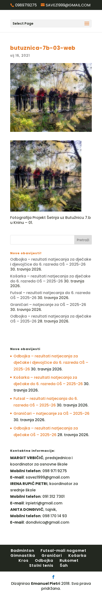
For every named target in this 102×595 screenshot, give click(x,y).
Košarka (77, 555)
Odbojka (44, 560)
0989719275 (26, 5)
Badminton (22, 550)
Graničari (52, 555)
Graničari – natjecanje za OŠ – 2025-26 (48, 304)
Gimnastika (22, 555)
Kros (23, 560)
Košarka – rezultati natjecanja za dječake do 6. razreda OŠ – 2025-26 (50, 278)
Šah (64, 565)
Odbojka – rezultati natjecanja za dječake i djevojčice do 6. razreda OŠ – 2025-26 (50, 262)
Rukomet (69, 560)
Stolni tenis (41, 565)
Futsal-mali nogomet (63, 550)
